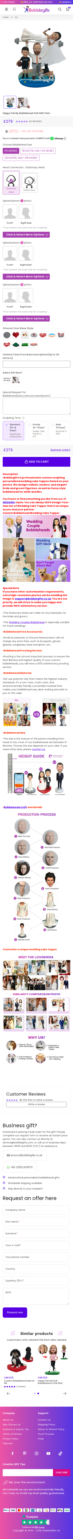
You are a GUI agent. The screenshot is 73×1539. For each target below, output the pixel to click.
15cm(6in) (11, 150)
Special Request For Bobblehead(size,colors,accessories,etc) (26, 394)
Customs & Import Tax (16, 1429)
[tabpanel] (19, 1366)
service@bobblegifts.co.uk (26, 1155)
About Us (8, 1419)
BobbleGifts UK (51, 1530)
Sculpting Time (21, 418)
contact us (38, 749)
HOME (6, 17)
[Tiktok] (60, 1453)
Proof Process (46, 1434)
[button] (22, 121)
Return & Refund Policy (51, 1429)
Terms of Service (12, 1434)
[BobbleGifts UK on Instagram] (36, 1453)
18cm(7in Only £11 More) (38, 150)
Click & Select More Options (25, 234)
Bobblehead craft (15, 807)
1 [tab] (35, 1393)
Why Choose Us (11, 1424)
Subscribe (62, 1472)
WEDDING (9, 502)
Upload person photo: (17, 200)
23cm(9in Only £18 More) (21, 157)
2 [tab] (38, 1393)
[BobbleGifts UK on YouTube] (48, 1453)
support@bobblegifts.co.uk (33, 598)
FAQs (41, 1438)
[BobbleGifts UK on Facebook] (13, 1453)
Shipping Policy (46, 1424)
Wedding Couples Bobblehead (27, 622)
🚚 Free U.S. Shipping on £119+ (31, 2)
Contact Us (44, 1419)
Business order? (60, 450)
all (16, 17)
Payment (8, 1443)
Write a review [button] (36, 1104)
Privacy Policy (10, 1438)
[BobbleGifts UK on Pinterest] (25, 1453)
